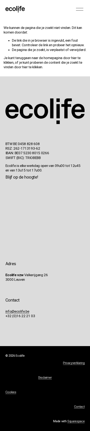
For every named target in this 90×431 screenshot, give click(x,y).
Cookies (10, 392)
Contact (79, 407)
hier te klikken (32, 67)
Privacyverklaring (74, 363)
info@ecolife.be (17, 311)
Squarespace (76, 421)
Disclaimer (45, 377)
